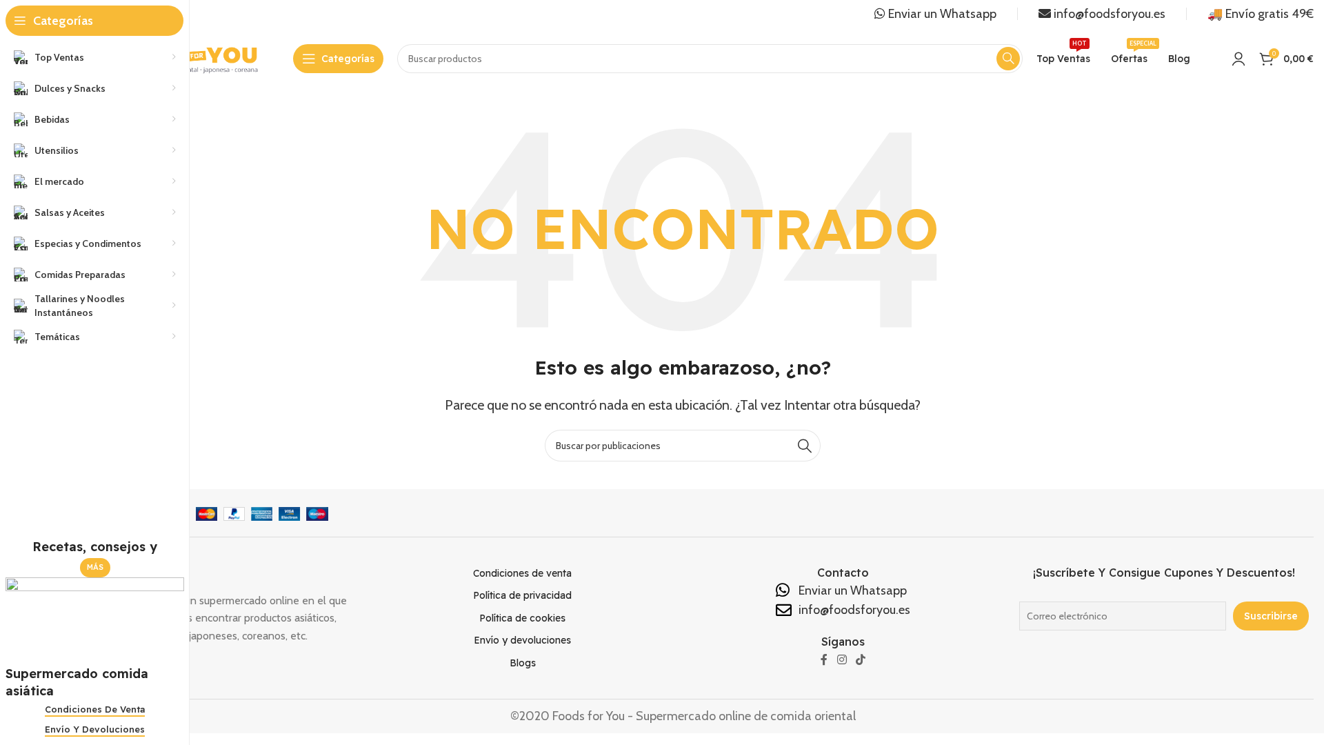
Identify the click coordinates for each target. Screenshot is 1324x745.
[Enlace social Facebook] (824, 660)
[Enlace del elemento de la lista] (522, 573)
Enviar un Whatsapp (940, 13)
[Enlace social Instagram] (841, 660)
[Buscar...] (805, 445)
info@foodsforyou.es (1108, 13)
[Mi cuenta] (1238, 58)
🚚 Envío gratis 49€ (1260, 13)
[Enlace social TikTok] (860, 660)
